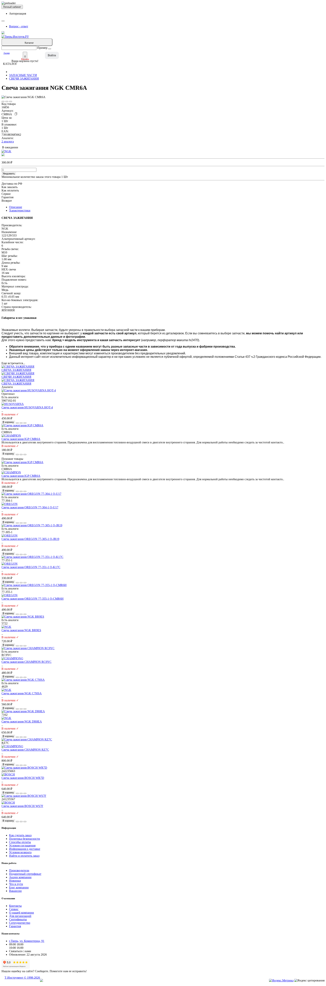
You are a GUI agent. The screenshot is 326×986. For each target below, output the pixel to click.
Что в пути (16, 884)
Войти (52, 55)
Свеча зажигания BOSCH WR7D (23, 777)
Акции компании (20, 877)
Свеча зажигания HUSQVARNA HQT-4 (27, 407)
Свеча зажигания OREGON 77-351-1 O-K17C (31, 567)
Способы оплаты (20, 842)
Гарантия (15, 926)
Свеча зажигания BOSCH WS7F (22, 806)
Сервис (13, 909)
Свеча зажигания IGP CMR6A (21, 439)
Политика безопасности (24, 838)
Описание (15, 207)
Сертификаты (18, 919)
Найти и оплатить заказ (24, 855)
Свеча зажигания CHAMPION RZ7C (25, 749)
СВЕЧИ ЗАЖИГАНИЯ (24, 78)
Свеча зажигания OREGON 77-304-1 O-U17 (30, 507)
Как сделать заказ (20, 835)
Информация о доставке (24, 848)
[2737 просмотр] (10, 101)
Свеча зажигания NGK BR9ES (21, 630)
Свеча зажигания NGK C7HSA (22, 693)
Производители (19, 870)
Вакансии (15, 890)
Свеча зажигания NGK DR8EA (22, 721)
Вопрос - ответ (18, 26)
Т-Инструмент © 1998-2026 (22, 977)
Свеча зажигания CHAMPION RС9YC (27, 661)
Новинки (15, 880)
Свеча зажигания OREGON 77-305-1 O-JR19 (30, 539)
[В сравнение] (6, 101)
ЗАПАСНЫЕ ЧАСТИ (23, 75)
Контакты (15, 905)
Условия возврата (20, 852)
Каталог (29, 42)
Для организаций (20, 916)
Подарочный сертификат (25, 873)
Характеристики (19, 210)
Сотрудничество (19, 922)
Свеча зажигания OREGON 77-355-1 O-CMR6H (33, 598)
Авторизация (17, 13)
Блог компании (19, 887)
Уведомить (9, 173)
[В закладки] (3, 101)
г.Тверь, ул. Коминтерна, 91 (26, 941)
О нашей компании (21, 912)
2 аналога (8, 141)
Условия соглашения (22, 845)
